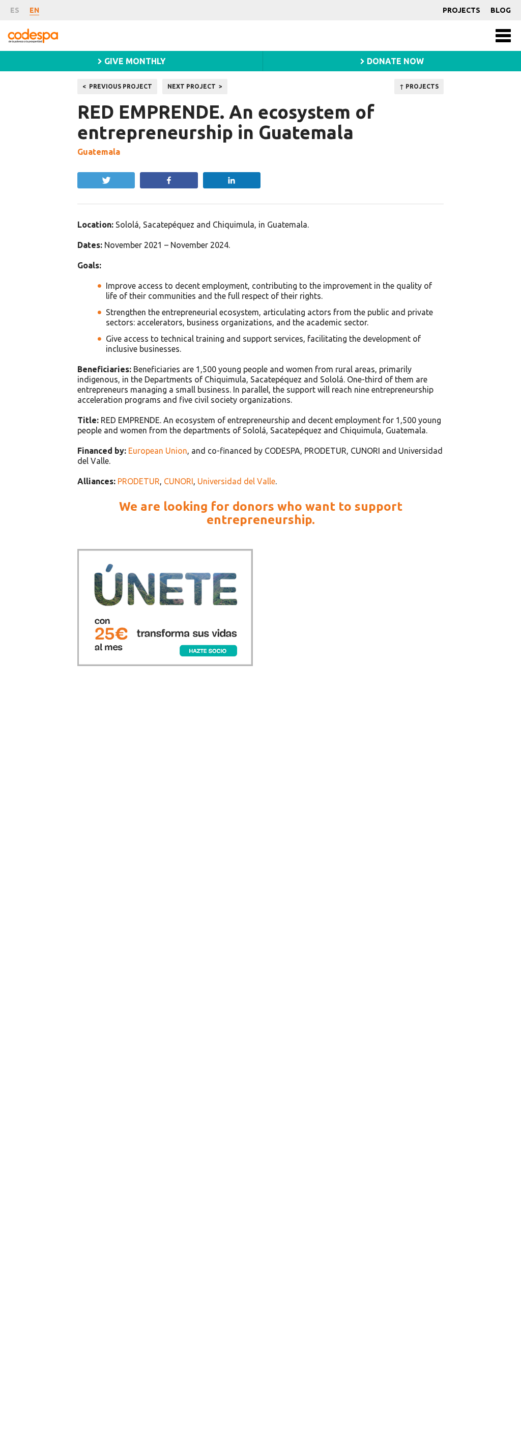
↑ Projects (419, 86)
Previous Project (120, 86)
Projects (461, 10)
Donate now (394, 61)
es (14, 10)
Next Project (191, 86)
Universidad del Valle (236, 481)
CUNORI (178, 481)
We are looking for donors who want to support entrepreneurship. (260, 513)
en (34, 10)
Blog (500, 10)
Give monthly (133, 61)
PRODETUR (139, 481)
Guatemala (98, 151)
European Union (157, 450)
